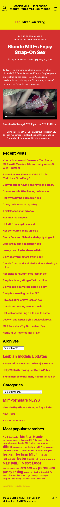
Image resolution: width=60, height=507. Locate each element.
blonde (38, 436)
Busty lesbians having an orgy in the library (28, 184)
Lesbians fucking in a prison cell (22, 243)
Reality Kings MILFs (43, 472)
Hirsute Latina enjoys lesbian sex (22, 299)
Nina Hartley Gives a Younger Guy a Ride (27, 407)
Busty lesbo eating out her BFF (21, 293)
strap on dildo (27, 138)
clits (33, 443)
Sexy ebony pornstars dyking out (23, 256)
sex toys (25, 475)
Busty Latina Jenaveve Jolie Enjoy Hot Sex (28, 363)
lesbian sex (9, 459)
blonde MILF (27, 440)
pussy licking (13, 472)
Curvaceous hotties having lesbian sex (26, 191)
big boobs (13, 437)
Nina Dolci (9, 413)
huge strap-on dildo (20, 135)
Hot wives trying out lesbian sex (22, 197)
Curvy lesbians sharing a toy (20, 204)
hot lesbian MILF (33, 447)
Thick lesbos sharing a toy (18, 211)
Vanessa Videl (29, 478)
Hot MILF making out (15, 217)
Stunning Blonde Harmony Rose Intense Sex (29, 376)
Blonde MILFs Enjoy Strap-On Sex (30, 49)
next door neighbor (11, 468)
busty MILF (24, 443)
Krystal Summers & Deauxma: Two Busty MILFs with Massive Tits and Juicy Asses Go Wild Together (29, 164)
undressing (16, 479)
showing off (44, 476)
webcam (41, 478)
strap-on (6, 478)
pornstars (46, 467)
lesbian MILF (27, 454)
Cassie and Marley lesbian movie (22, 306)
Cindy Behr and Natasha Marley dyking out (28, 237)
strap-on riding (42, 138)
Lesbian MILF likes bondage (22, 486)
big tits (26, 436)
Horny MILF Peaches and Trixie (21, 332)
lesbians (43, 455)
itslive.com (27, 450)
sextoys (35, 476)
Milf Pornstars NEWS (21, 400)
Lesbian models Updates (25, 356)
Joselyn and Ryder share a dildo (22, 250)
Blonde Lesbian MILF (30, 36)
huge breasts (10, 450)
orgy (35, 468)
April (5, 437)
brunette (40, 440)
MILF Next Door (26, 463)
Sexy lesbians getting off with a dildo (25, 280)
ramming (28, 472)
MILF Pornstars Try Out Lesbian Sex (24, 326)
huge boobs (48, 447)
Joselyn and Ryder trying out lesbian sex (27, 319)
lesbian (9, 454)
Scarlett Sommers (14, 420)
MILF (6, 463)
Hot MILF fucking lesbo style (19, 224)
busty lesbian (10, 443)
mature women (47, 459)
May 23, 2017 (45, 59)
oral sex (26, 468)
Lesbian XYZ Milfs (8, 486)
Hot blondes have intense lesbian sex (25, 273)
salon (5, 476)
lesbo (21, 458)
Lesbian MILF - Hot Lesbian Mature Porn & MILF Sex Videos (30, 7)
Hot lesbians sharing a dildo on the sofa (26, 313)
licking (30, 459)
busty (49, 440)
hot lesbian (17, 447)
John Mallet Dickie (23, 59)
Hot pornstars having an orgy (20, 230)
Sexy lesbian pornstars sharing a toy (25, 286)
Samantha (14, 475)
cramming (42, 443)
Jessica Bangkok (44, 450)
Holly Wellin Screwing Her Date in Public (27, 370)
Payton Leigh (13, 138)
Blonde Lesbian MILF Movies (30, 39)
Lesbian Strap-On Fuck (42, 135)
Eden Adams (34, 131)
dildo (7, 446)
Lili (37, 459)
